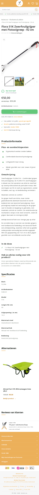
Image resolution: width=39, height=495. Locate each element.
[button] (6, 33)
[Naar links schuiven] (2, 82)
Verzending (30, 486)
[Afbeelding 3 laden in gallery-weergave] (29, 81)
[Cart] (37, 3)
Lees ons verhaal (14, 429)
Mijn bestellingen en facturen (12, 457)
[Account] (29, 3)
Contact (11, 489)
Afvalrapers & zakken (16, 19)
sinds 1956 (15, 127)
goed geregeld (25, 121)
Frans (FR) (27, 489)
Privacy (22, 486)
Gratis (6, 124)
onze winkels (18, 117)
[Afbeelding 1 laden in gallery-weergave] (9, 81)
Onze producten (7, 436)
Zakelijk (4, 445)
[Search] (36, 9)
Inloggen (5, 461)
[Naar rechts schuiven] (37, 82)
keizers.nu (4, 19)
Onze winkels (6, 449)
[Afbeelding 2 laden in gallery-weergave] (19, 81)
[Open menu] (2, 3)
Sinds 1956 (5, 453)
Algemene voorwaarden (10, 486)
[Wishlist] (33, 3)
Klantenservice (7, 440)
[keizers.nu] (19, 3)
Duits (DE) (19, 489)
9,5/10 (6, 130)
